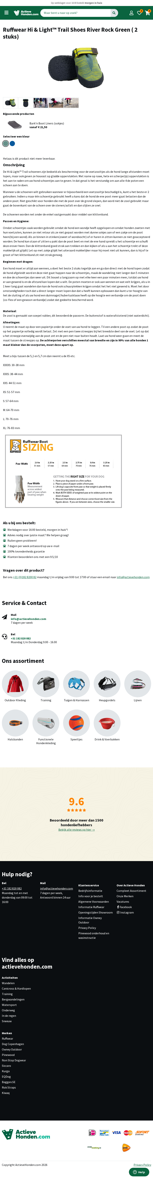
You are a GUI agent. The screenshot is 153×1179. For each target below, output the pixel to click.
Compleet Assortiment (131, 891)
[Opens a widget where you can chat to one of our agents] (139, 1172)
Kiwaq (6, 1093)
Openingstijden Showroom (95, 912)
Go (114, 13)
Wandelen (8, 983)
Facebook (126, 907)
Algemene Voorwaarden (93, 901)
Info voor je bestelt (90, 896)
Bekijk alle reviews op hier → (76, 829)
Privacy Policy (87, 928)
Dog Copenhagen (13, 1044)
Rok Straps (9, 1087)
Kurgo (6, 1071)
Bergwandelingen (13, 999)
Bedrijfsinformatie (90, 891)
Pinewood (8, 1055)
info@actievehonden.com (133, 577)
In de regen (9, 1016)
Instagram (127, 912)
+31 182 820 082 (21, 638)
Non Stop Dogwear (14, 1060)
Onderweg (8, 1010)
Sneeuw (7, 1021)
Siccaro (6, 1066)
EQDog (6, 1076)
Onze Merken (125, 896)
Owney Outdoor (12, 1049)
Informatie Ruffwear (91, 907)
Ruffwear (7, 1038)
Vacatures (123, 901)
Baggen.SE (8, 1082)
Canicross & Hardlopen (16, 988)
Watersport (9, 1005)
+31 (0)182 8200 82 (24, 577)
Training (7, 994)
